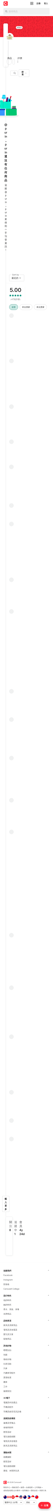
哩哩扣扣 (7, 1350)
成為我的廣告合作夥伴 (11, 1490)
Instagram (8, 1279)
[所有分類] (32, 3)
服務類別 (7, 1391)
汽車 (5, 1368)
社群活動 (7, 1364)
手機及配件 (8, 1407)
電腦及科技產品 (10, 1402)
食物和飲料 (8, 1427)
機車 (5, 1382)
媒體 (22, 1487)
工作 (5, 1386)
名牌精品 (7, 1314)
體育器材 (7, 1432)
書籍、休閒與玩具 (11, 1470)
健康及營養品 (9, 1423)
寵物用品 (7, 1339)
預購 (5, 1354)
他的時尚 (7, 1300)
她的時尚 (7, 1304)
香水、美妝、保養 (11, 1309)
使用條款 (25, 1490)
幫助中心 (6, 1487)
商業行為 (42, 1490)
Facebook (8, 1275)
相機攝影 (7, 1457)
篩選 (23, 73)
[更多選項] (18, 62)
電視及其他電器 (10, 1329)
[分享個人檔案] (14, 61)
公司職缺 (37, 1487)
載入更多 (6, 1203)
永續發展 (29, 1487)
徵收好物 (7, 1359)
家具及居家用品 (10, 1325)
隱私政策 (34, 1490)
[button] (6, 53)
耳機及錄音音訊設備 (12, 1411)
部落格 (6, 1284)
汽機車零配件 (9, 1373)
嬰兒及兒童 (8, 1334)
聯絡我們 (15, 1487)
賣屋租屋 (7, 1377)
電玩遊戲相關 (9, 1436)
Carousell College (11, 1289)
